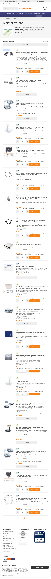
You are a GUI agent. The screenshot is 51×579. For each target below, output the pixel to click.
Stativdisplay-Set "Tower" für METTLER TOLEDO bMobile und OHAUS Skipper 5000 (30, 128)
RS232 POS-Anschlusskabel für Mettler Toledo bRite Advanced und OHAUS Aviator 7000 (31, 174)
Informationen (7, 548)
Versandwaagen (26, 16)
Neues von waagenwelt (26, 3)
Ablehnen (40, 570)
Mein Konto (11, 3)
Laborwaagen (12, 16)
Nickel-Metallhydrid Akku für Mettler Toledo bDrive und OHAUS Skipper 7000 (31, 476)
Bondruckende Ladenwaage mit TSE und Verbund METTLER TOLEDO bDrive (31, 452)
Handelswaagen (28, 13)
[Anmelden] (43, 8)
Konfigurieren (40, 572)
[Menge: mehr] (27, 71)
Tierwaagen (19, 16)
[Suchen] (16, 8)
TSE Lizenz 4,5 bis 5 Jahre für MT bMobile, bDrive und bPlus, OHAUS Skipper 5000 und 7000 (31, 198)
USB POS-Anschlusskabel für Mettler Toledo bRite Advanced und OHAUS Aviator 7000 (30, 221)
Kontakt (17, 3)
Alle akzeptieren (39, 567)
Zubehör (33, 16)
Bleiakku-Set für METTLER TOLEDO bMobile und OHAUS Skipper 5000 (30, 151)
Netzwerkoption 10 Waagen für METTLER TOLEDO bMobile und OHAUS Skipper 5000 (31, 499)
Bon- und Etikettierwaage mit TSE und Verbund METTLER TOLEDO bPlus (30, 403)
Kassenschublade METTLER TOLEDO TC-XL (28, 244)
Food (43, 13)
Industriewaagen (37, 13)
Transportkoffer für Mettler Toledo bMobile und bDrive (30, 333)
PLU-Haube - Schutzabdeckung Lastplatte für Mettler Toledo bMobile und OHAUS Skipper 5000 (32, 287)
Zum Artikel (26, 94)
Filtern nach (25, 44)
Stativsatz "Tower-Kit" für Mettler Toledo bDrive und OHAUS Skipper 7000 (31, 380)
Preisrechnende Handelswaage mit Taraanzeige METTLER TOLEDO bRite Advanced (30, 81)
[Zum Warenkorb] (46, 8)
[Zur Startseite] (25, 8)
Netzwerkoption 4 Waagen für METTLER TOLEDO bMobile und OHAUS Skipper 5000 (30, 522)
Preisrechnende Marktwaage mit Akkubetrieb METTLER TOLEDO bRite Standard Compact (30, 310)
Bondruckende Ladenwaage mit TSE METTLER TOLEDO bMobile (29, 104)
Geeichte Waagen (11, 13)
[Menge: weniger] (17, 71)
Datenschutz (10, 575)
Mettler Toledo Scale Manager (25, 266)
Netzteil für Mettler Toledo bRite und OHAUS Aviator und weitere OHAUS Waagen (32, 53)
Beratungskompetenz (40, 548)
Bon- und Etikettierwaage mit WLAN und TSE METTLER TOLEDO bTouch (29, 427)
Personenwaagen (20, 13)
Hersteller (39, 16)
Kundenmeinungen (24, 548)
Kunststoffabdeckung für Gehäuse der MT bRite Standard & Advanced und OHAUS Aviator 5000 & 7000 (30, 357)
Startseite (5, 3)
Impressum (4, 575)
